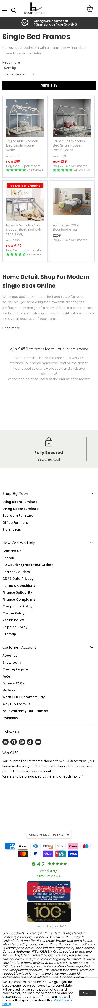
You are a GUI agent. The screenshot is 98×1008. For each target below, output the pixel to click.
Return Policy (13, 620)
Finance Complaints (18, 599)
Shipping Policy (14, 627)
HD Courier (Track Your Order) (27, 565)
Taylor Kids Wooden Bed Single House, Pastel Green (69, 145)
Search (8, 558)
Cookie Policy (13, 613)
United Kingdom (46, 834)
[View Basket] (89, 8)
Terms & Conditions (18, 585)
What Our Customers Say (23, 697)
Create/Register (15, 669)
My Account (12, 690)
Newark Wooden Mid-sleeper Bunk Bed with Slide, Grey (23, 229)
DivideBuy (10, 718)
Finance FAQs (13, 683)
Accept (87, 993)
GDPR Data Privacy (18, 578)
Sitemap (9, 634)
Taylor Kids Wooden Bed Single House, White (22, 145)
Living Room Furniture (19, 501)
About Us (10, 655)
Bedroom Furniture (17, 515)
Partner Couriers (16, 572)
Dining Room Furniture (20, 508)
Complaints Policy (17, 606)
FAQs (6, 676)
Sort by (10, 68)
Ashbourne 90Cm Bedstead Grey (66, 227)
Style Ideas (11, 529)
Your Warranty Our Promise (25, 711)
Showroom (11, 662)
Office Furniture (15, 522)
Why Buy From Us (16, 704)
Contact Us (11, 551)
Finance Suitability (17, 592)
